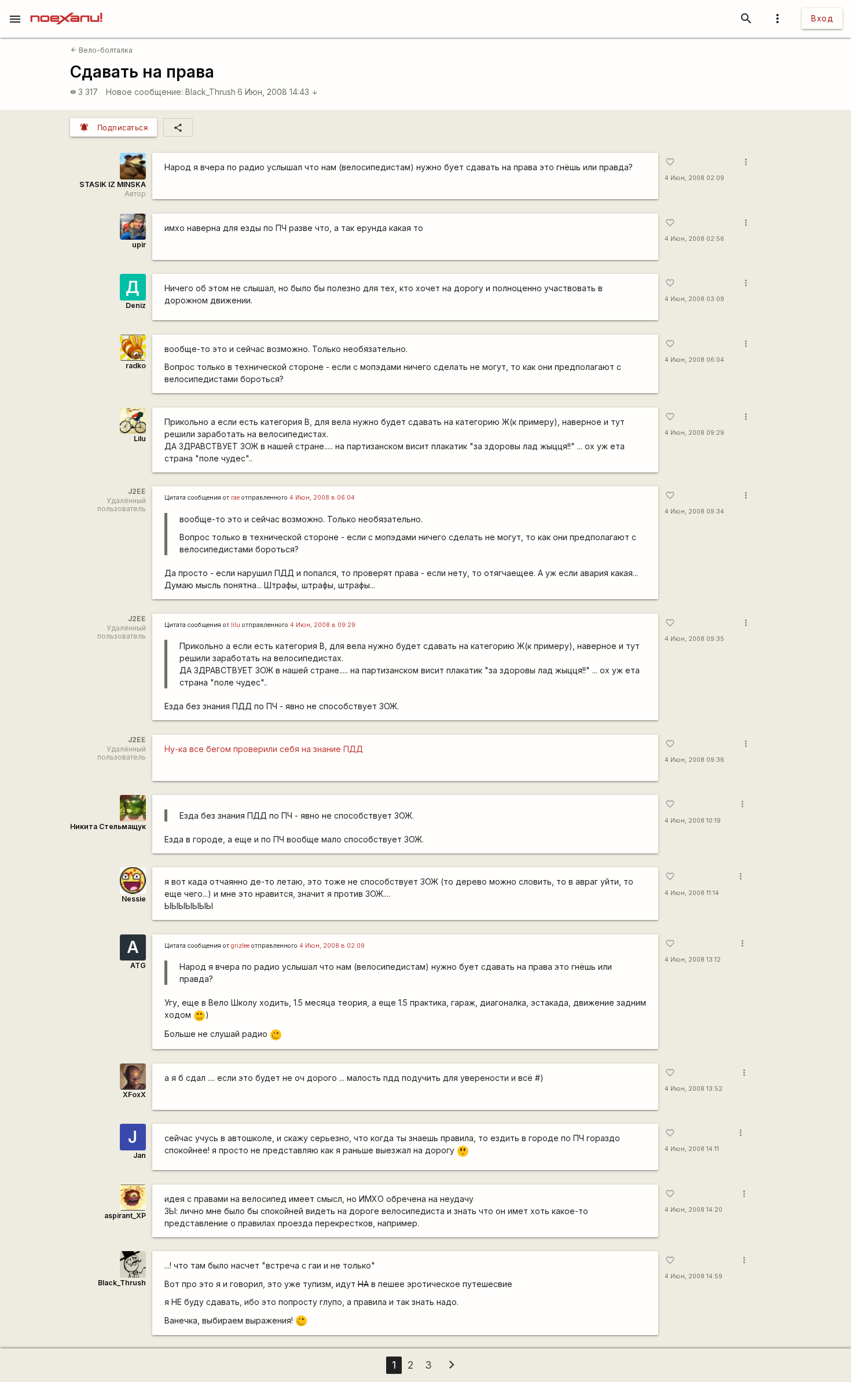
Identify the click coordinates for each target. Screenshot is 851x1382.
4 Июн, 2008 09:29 (694, 433)
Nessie (134, 899)
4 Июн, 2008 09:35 (694, 639)
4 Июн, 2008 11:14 (692, 893)
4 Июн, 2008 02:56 (694, 239)
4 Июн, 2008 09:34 (694, 511)
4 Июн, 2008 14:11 (692, 1149)
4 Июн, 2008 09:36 (694, 760)
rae (235, 497)
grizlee (240, 946)
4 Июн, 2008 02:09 (694, 178)
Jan (139, 1155)
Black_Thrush (210, 92)
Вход (822, 18)
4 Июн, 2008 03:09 (694, 299)
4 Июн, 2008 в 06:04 (322, 497)
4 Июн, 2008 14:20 (693, 1210)
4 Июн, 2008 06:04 (694, 360)
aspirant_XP (125, 1215)
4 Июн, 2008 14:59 (693, 1276)
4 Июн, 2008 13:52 (693, 1089)
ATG (138, 965)
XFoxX (134, 1094)
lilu (235, 625)
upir (139, 244)
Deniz (136, 305)
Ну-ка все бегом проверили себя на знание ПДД (263, 749)
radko (136, 365)
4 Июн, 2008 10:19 (693, 820)
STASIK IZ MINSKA (112, 184)
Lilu (140, 438)
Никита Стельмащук (108, 826)
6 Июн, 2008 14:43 (277, 92)
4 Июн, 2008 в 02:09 (332, 946)
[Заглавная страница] (66, 8)
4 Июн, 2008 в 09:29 (322, 625)
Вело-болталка (101, 50)
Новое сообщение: (144, 92)
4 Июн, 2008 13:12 (693, 959)
